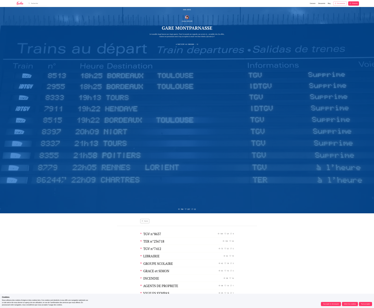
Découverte (321, 3)
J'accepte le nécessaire (331, 304)
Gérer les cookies (350, 304)
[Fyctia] (20, 3)
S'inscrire (355, 3)
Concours (312, 3)
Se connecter (341, 3)
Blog (329, 3)
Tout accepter (365, 304)
